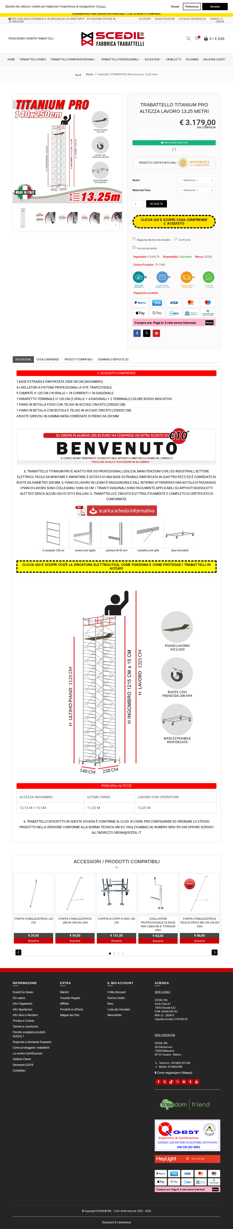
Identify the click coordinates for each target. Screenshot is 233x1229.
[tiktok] (171, 1082)
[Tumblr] (190, 1082)
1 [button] (110, 953)
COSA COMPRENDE (48, 359)
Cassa (220, 21)
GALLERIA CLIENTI (214, 59)
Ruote (136, 180)
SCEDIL (208, 256)
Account (145, 18)
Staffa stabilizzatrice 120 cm (33, 920)
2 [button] (114, 953)
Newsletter (114, 1015)
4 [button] (123, 953)
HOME (11, 59)
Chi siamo (19, 998)
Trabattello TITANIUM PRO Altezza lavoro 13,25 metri (127, 74)
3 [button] (119, 953)
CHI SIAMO (192, 59)
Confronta (184, 239)
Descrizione (23, 359)
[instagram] (164, 1082)
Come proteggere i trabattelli (31, 1047)
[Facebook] (158, 1082)
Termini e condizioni (25, 1026)
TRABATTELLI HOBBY (32, 59)
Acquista (156, 203)
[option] (23, 218)
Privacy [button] (101, 6)
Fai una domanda (147, 248)
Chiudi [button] (175, 6)
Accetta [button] (215, 6)
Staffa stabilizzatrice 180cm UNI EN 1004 (75, 920)
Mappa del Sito (69, 1015)
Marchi (64, 992)
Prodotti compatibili (78, 359)
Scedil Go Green (23, 992)
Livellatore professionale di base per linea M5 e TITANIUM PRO (158, 924)
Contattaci (19, 1070)
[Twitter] (177, 1082)
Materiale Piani (142, 190)
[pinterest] (184, 1082)
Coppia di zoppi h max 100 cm (116, 920)
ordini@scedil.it (127, 832)
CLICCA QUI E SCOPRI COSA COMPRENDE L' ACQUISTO (174, 221)
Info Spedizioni (22, 1009)
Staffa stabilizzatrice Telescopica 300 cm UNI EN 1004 (199, 922)
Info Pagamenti (22, 1003)
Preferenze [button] (192, 6)
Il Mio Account (116, 992)
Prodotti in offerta (71, 1009)
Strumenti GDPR (23, 1065)
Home (89, 74)
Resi (110, 1003)
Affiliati (64, 1003)
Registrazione (165, 18)
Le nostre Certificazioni (27, 1053)
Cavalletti (173, 59)
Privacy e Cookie (23, 1020)
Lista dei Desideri (118, 1009)
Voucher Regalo (70, 998)
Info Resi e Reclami (25, 1015)
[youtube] (196, 1082)
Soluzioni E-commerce (116, 1222)
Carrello (216, 18)
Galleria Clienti (22, 1059)
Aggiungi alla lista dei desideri (154, 239)
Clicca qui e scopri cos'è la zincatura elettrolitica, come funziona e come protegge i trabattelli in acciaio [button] (116, 566)
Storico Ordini (116, 998)
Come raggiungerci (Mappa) (174, 1072)
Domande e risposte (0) (113, 359)
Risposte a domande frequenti (32, 1042)
